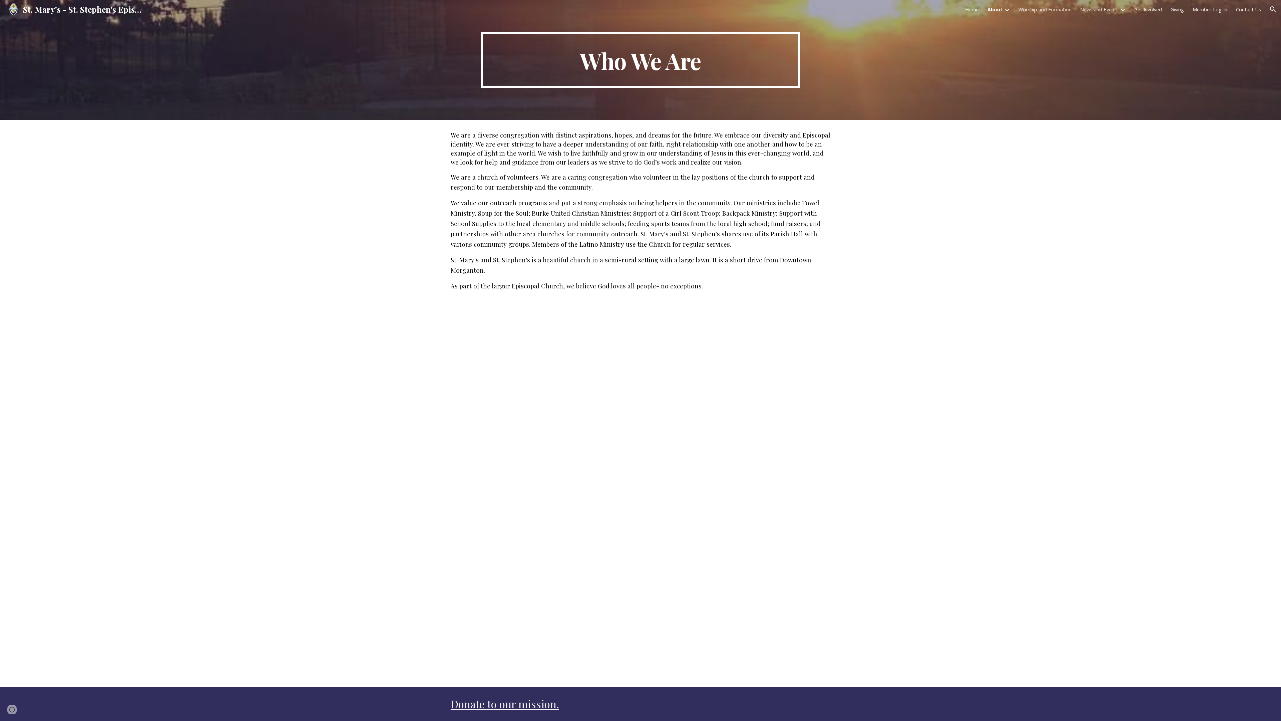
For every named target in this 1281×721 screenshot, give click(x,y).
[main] (640, 60)
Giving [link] (1177, 9)
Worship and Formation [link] (1045, 9)
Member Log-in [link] (1210, 9)
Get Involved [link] (1148, 9)
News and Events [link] (1099, 9)
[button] (1273, 9)
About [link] (995, 9)
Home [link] (972, 9)
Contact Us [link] (1248, 9)
